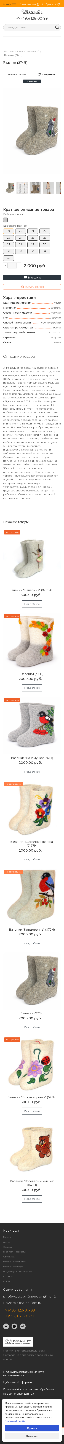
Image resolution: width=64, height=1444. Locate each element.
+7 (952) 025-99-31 (18, 1316)
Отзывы (7, 1247)
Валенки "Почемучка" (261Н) (32, 758)
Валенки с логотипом (14, 1261)
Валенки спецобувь (13, 1266)
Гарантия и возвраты (14, 1251)
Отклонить (32, 1436)
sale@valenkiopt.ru (27, 1303)
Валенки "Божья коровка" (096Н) (32, 1097)
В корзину (32, 278)
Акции (6, 1242)
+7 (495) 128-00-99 (32, 18)
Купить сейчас (32, 287)
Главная (7, 1237)
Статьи (6, 1281)
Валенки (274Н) (32, 1013)
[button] (56, 131)
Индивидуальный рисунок (17, 1271)
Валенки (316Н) (32, 674)
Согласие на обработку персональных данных (28, 1357)
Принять (32, 1428)
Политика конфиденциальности (24, 1350)
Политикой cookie (15, 1421)
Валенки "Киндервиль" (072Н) (32, 929)
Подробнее (32, 604)
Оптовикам (9, 1256)
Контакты (8, 1276)
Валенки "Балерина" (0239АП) (32, 590)
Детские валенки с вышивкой (21, 51)
